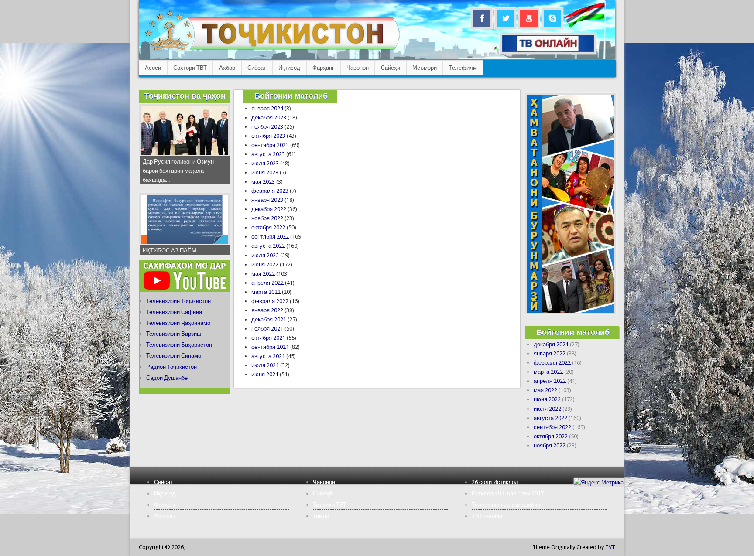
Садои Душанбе (167, 378)
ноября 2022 (267, 218)
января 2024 (267, 108)
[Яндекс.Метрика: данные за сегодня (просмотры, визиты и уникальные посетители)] (599, 482)
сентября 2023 (270, 145)
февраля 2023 (269, 191)
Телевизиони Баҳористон (179, 344)
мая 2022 (263, 273)
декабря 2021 (268, 319)
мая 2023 (263, 181)
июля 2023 (265, 163)
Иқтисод (289, 68)
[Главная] (272, 50)
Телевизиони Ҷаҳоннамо (178, 323)
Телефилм (463, 68)
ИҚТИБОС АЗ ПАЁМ (169, 250)
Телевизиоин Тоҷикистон (178, 301)
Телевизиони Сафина (174, 312)
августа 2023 (268, 154)
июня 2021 (264, 374)
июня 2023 (264, 172)
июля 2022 (265, 255)
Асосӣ (153, 68)
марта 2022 (266, 292)
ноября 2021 (267, 328)
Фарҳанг (323, 68)
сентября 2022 (270, 236)
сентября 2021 (270, 347)
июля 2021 (265, 365)
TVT (610, 547)
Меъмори (424, 68)
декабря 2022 (268, 209)
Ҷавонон (357, 68)
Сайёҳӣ (390, 68)
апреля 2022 (267, 283)
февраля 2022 (269, 301)
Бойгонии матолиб (291, 95)
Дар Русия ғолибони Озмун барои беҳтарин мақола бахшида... (178, 170)
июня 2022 (264, 264)
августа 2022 (268, 245)
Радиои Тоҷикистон (171, 367)
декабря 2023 (268, 117)
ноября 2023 (267, 126)
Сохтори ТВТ (190, 68)
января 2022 (267, 310)
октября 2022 (268, 227)
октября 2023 (268, 136)
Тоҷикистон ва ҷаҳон (185, 95)
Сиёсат (256, 68)
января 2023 (267, 200)
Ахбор (227, 68)
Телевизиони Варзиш (173, 334)
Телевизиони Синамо (173, 355)
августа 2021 (268, 356)
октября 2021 (268, 337)
